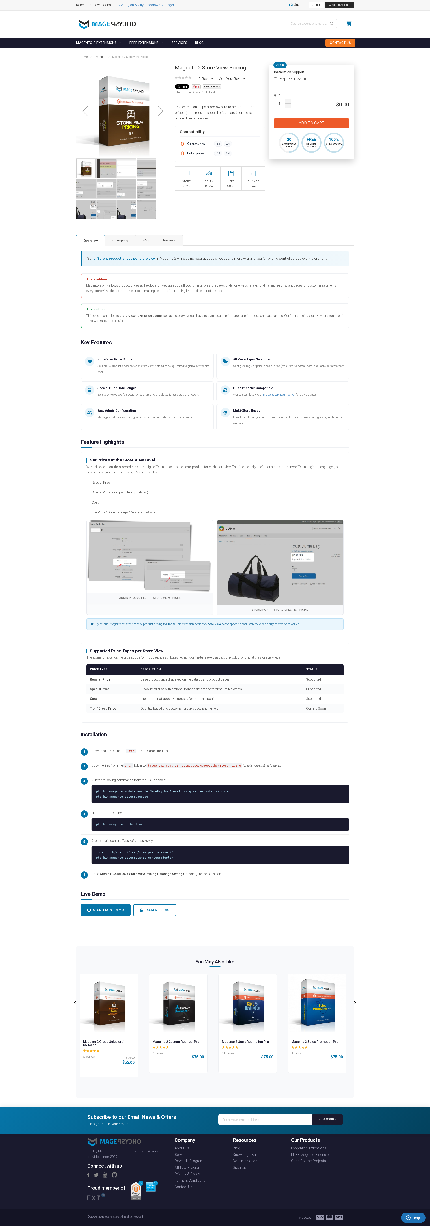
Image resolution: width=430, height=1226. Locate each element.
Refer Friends (212, 86)
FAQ (146, 240)
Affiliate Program (188, 1167)
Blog (236, 1148)
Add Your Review (232, 79)
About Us (182, 1148)
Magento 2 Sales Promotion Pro (314, 1041)
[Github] (114, 1175)
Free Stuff (99, 56)
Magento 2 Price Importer (279, 394)
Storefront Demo (108, 910)
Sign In (316, 4)
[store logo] (107, 24)
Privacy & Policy (187, 1174)
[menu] (215, 43)
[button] (85, 111)
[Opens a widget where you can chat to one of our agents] (413, 1218)
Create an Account (339, 4)
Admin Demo (209, 183)
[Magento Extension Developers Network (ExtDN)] (96, 1196)
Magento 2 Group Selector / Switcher (103, 1043)
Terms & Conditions (190, 1180)
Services (181, 1155)
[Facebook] (88, 1175)
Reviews (169, 240)
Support (299, 4)
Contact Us (183, 1187)
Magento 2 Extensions (308, 1148)
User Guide (231, 183)
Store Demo (186, 183)
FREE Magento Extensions (311, 1155)
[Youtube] (105, 1175)
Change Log (253, 183)
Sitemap (239, 1167)
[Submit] (332, 23)
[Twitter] (96, 1175)
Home (84, 56)
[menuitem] (97, 43)
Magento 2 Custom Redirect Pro (176, 1041)
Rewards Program (189, 1161)
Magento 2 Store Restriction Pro (245, 1041)
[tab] (90, 240)
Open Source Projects (308, 1161)
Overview (91, 241)
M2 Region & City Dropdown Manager (146, 5)
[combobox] (313, 23)
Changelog (120, 240)
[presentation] (75, 1002)
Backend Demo (157, 910)
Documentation (245, 1161)
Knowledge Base (246, 1155)
